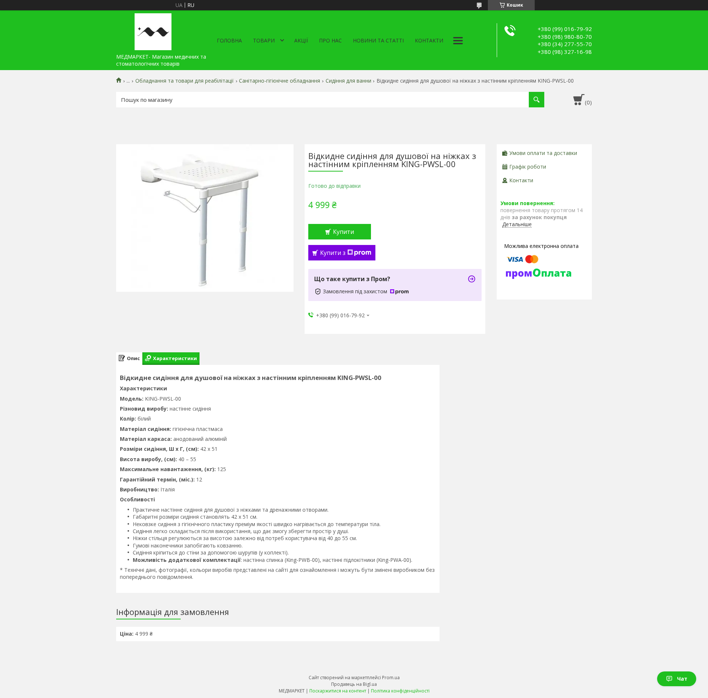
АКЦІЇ (301, 40)
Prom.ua (391, 677)
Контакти (429, 40)
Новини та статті (378, 40)
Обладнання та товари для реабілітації (184, 80)
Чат (682, 678)
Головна (229, 40)
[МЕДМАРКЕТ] (153, 30)
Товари (264, 40)
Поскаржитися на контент (337, 691)
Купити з (333, 253)
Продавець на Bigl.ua (354, 684)
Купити (343, 232)
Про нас (330, 40)
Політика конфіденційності (400, 691)
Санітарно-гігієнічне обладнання (279, 80)
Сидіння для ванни (348, 80)
